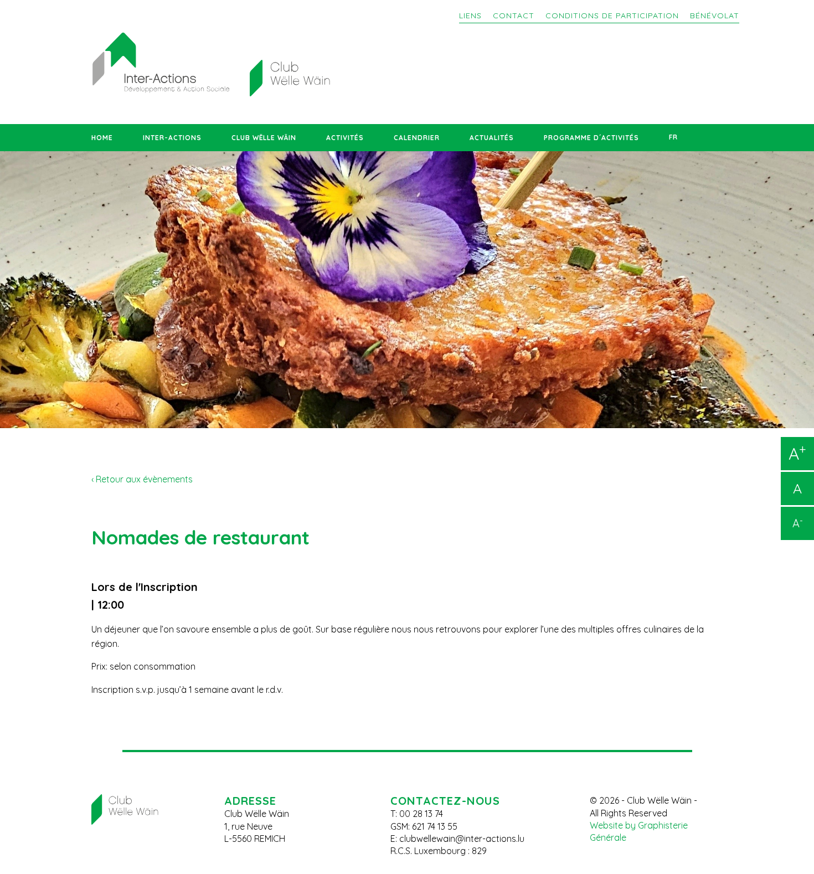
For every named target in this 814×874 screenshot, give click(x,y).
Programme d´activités (591, 137)
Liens (470, 15)
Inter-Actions (172, 137)
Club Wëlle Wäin (263, 137)
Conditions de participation (612, 15)
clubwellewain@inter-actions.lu (461, 838)
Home (102, 137)
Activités (345, 137)
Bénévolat (714, 15)
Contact (513, 15)
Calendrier (417, 137)
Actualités (492, 137)
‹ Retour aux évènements (142, 479)
